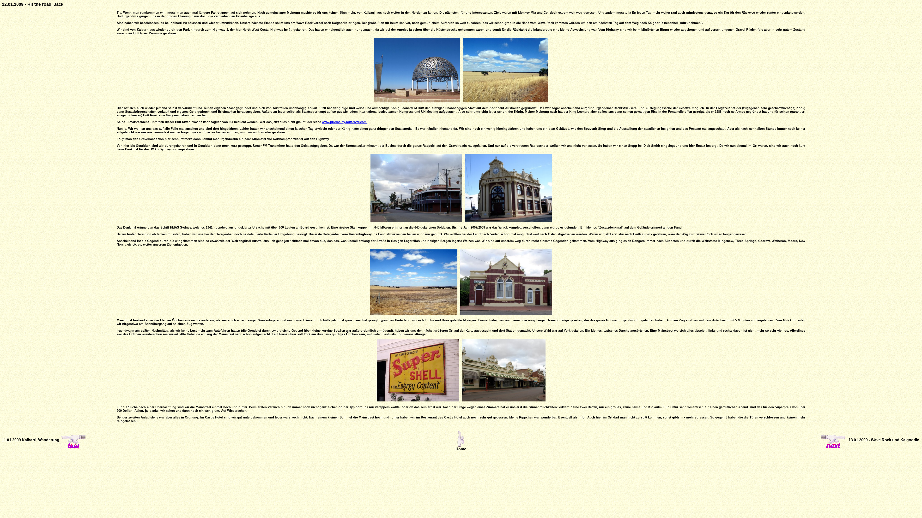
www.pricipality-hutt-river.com (344, 122)
